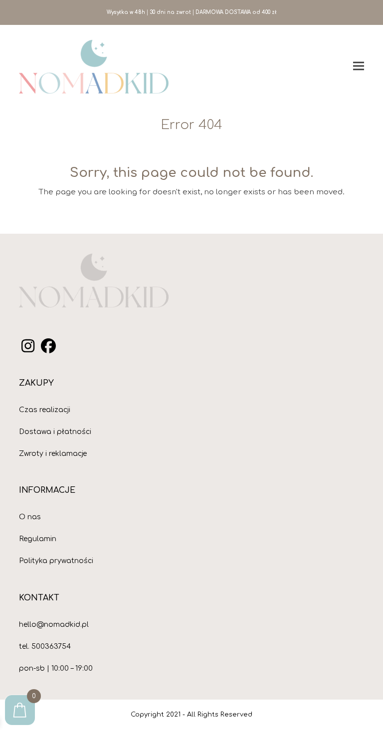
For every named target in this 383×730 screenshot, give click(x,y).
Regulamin (37, 539)
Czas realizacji (44, 410)
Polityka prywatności (56, 561)
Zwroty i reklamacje (53, 453)
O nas (30, 517)
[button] (358, 67)
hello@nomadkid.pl (54, 624)
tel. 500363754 (45, 646)
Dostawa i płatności (55, 432)
